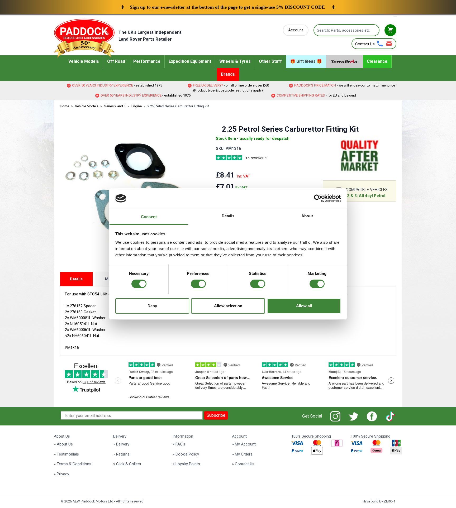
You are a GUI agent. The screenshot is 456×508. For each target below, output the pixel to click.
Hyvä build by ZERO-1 (379, 501)
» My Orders (242, 454)
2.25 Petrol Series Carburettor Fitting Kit (178, 106)
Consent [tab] (149, 216)
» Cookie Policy (186, 454)
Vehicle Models (86, 106)
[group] (248, 158)
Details (76, 279)
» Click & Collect (127, 464)
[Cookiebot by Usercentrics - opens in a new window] (318, 198)
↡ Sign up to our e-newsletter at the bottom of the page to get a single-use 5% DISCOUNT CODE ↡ (228, 7)
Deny (152, 306)
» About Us (63, 444)
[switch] (198, 284)
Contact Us (365, 44)
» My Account (244, 444)
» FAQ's (179, 444)
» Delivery (121, 444)
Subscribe (216, 415)
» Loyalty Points (186, 464)
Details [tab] (228, 216)
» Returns (121, 454)
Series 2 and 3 (115, 106)
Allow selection (228, 306)
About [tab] (307, 216)
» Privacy (61, 474)
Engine (136, 106)
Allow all (304, 306)
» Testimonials (66, 454)
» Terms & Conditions (72, 464)
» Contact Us (243, 464)
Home (64, 106)
